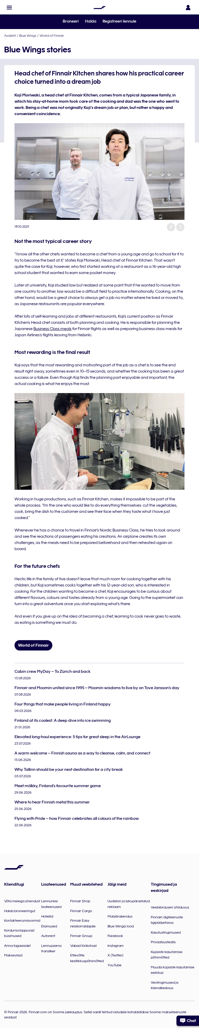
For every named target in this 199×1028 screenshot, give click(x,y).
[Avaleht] (99, 7)
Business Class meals (52, 328)
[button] (9, 7)
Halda (90, 21)
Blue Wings (27, 35)
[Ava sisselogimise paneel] (188, 7)
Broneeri (71, 21)
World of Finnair (52, 35)
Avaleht (10, 35)
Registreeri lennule (119, 21)
